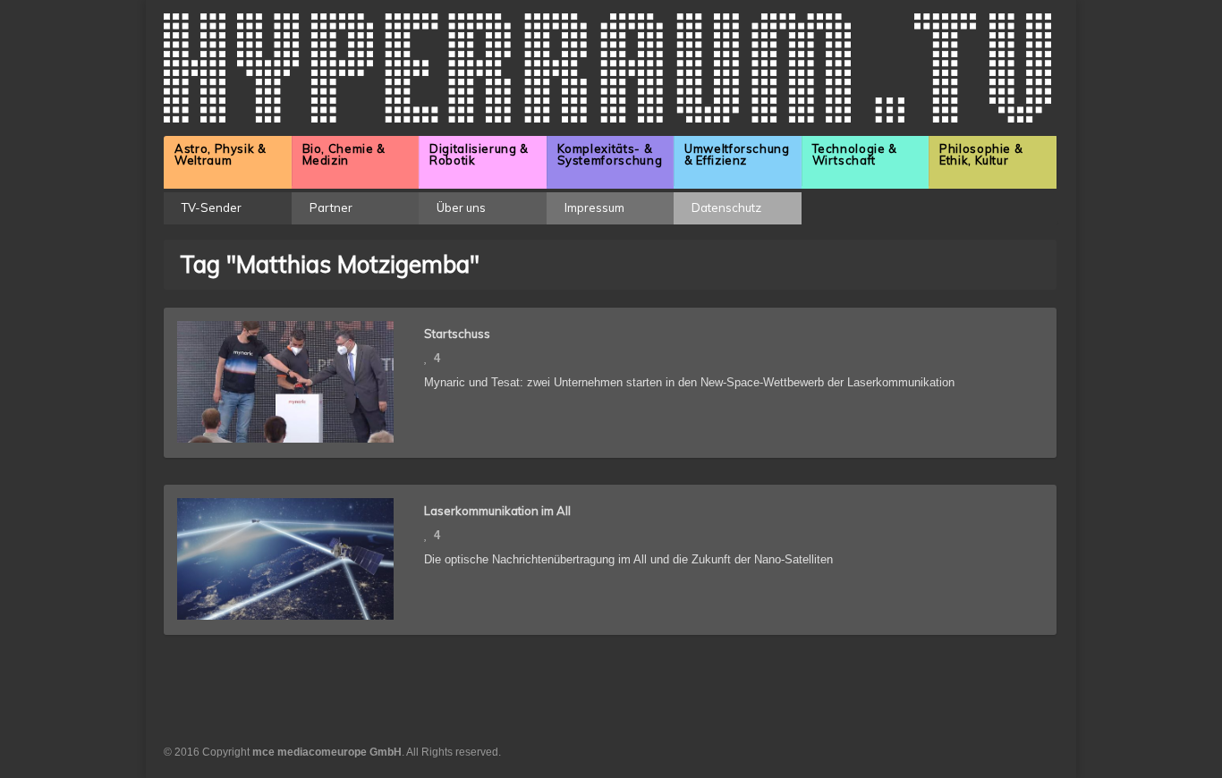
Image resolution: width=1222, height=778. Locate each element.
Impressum (594, 207)
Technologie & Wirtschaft (854, 154)
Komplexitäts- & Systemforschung (610, 154)
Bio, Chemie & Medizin (344, 154)
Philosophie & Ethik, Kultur (981, 154)
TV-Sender (212, 207)
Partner (331, 207)
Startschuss (457, 333)
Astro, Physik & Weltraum (220, 154)
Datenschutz (726, 207)
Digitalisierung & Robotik (479, 154)
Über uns (461, 207)
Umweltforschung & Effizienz (737, 154)
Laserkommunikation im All (497, 510)
